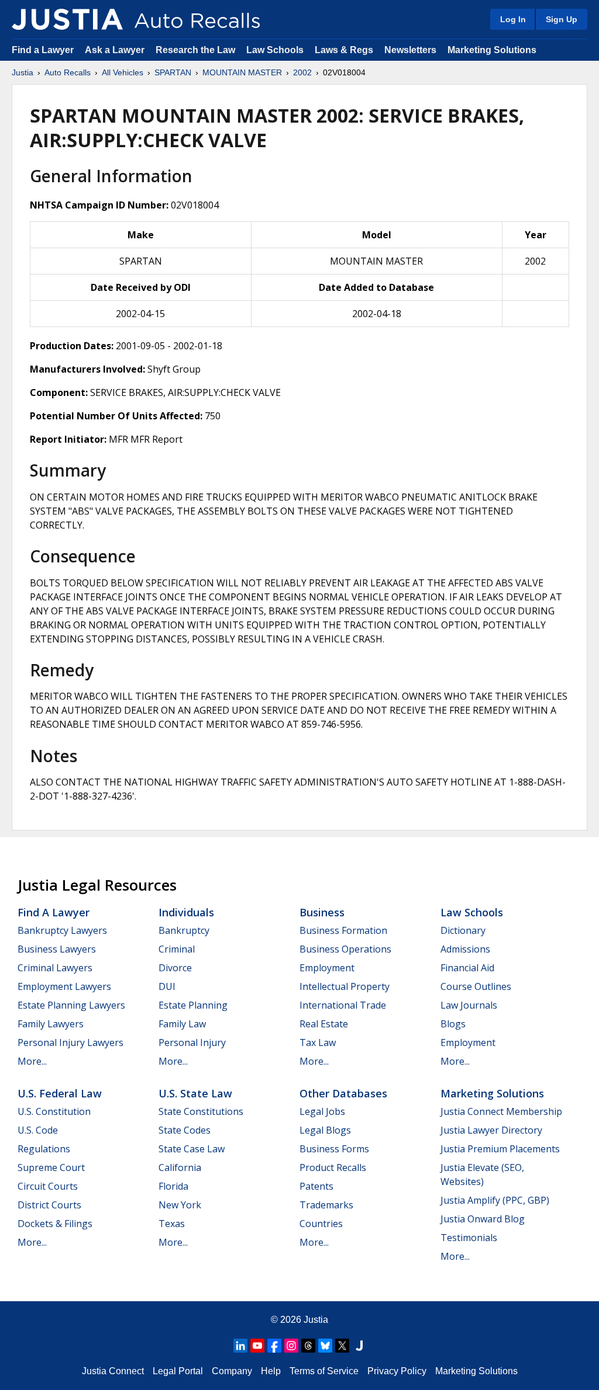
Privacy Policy (396, 1371)
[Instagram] (291, 1346)
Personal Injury (192, 1042)
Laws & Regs (344, 50)
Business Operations (345, 949)
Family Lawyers (51, 1023)
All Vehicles (122, 72)
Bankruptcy (184, 930)
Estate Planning (193, 1005)
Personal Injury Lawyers (70, 1042)
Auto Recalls (67, 72)
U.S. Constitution (54, 1111)
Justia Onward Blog (482, 1218)
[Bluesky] (325, 1346)
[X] (342, 1346)
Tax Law (318, 1042)
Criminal (177, 949)
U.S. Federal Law (60, 1093)
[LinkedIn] (240, 1346)
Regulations (44, 1148)
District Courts (49, 1204)
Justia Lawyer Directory (491, 1130)
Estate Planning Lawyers (71, 1005)
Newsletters (410, 50)
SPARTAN (172, 72)
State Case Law (192, 1148)
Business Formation (343, 930)
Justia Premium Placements (500, 1148)
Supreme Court (51, 1167)
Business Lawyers (57, 949)
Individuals (186, 912)
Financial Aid (467, 967)
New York (180, 1204)
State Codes (185, 1130)
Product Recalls (333, 1167)
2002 (302, 72)
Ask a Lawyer (116, 50)
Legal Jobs (322, 1111)
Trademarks (326, 1204)
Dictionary (463, 930)
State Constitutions (201, 1111)
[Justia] (67, 19)
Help (271, 1371)
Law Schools (275, 50)
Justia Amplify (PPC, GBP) (494, 1200)
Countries (321, 1223)
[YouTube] (257, 1346)
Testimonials (468, 1237)
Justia (22, 72)
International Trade (343, 1005)
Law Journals (468, 1005)
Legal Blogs (325, 1130)
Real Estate (324, 1023)
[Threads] (308, 1346)
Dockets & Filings (55, 1223)
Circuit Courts (48, 1186)
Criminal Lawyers (55, 967)
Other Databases (343, 1093)
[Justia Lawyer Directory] (359, 1346)
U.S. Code (38, 1130)
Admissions (465, 949)
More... (32, 1061)
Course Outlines (475, 986)
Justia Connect (113, 1371)
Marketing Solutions (491, 50)
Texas (172, 1223)
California (180, 1167)
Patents (316, 1186)
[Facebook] (274, 1346)
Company (232, 1371)
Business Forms (334, 1148)
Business (322, 912)
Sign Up (561, 19)
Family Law (182, 1023)
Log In (513, 19)
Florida (173, 1186)
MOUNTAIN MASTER (242, 72)
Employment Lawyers (64, 986)
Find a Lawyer (43, 50)
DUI (167, 986)
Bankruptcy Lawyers (62, 930)
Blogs (453, 1023)
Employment (327, 967)
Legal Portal (178, 1371)
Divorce (175, 967)
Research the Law (195, 50)
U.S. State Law (195, 1093)
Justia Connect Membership (501, 1111)
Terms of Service (324, 1371)
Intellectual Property (345, 986)
